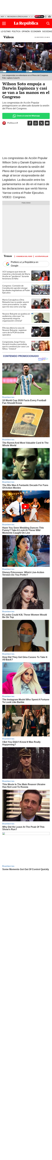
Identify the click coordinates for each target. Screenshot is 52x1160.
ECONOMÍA (36, 31)
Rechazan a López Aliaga (17, 16)
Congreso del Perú (24, 256)
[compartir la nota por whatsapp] (35, 123)
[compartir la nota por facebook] (29, 123)
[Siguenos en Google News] (47, 123)
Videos (8, 37)
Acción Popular (41, 256)
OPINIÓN (26, 31)
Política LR (12, 123)
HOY (2, 16)
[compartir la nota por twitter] (41, 123)
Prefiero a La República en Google (24, 264)
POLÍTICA (16, 31)
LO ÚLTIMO (6, 31)
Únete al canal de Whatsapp (28, 116)
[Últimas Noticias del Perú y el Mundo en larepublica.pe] (26, 23)
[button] (4, 23)
